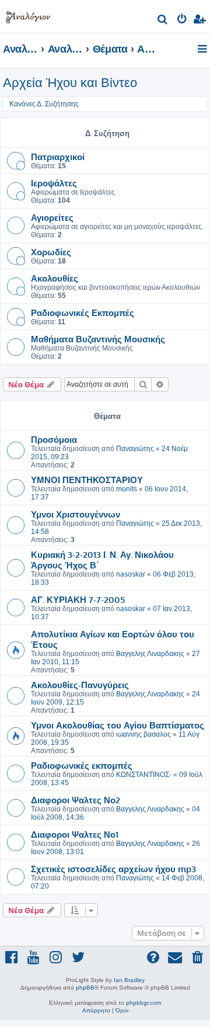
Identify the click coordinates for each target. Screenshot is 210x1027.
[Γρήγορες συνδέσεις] (203, 49)
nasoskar (130, 574)
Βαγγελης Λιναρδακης (150, 654)
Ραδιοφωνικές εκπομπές (81, 765)
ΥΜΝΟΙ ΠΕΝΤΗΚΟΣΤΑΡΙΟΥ (87, 479)
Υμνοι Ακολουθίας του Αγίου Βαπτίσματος (117, 725)
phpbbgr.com (143, 1003)
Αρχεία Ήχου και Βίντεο (70, 82)
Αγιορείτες (52, 217)
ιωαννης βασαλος (143, 734)
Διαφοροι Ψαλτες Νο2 (75, 799)
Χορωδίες (51, 252)
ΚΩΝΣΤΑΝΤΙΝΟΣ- (144, 775)
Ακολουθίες (54, 278)
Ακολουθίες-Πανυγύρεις (80, 684)
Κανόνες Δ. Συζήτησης (44, 104)
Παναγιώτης (135, 449)
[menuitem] (163, 21)
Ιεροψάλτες (54, 183)
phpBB (85, 987)
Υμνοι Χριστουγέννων (75, 514)
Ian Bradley (129, 980)
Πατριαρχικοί (58, 156)
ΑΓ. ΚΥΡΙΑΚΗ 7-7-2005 (78, 599)
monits (126, 489)
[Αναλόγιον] (28, 15)
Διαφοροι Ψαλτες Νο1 (74, 834)
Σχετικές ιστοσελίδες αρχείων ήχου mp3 (113, 868)
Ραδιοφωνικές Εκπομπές (82, 312)
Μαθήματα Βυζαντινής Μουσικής (98, 339)
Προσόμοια (54, 439)
